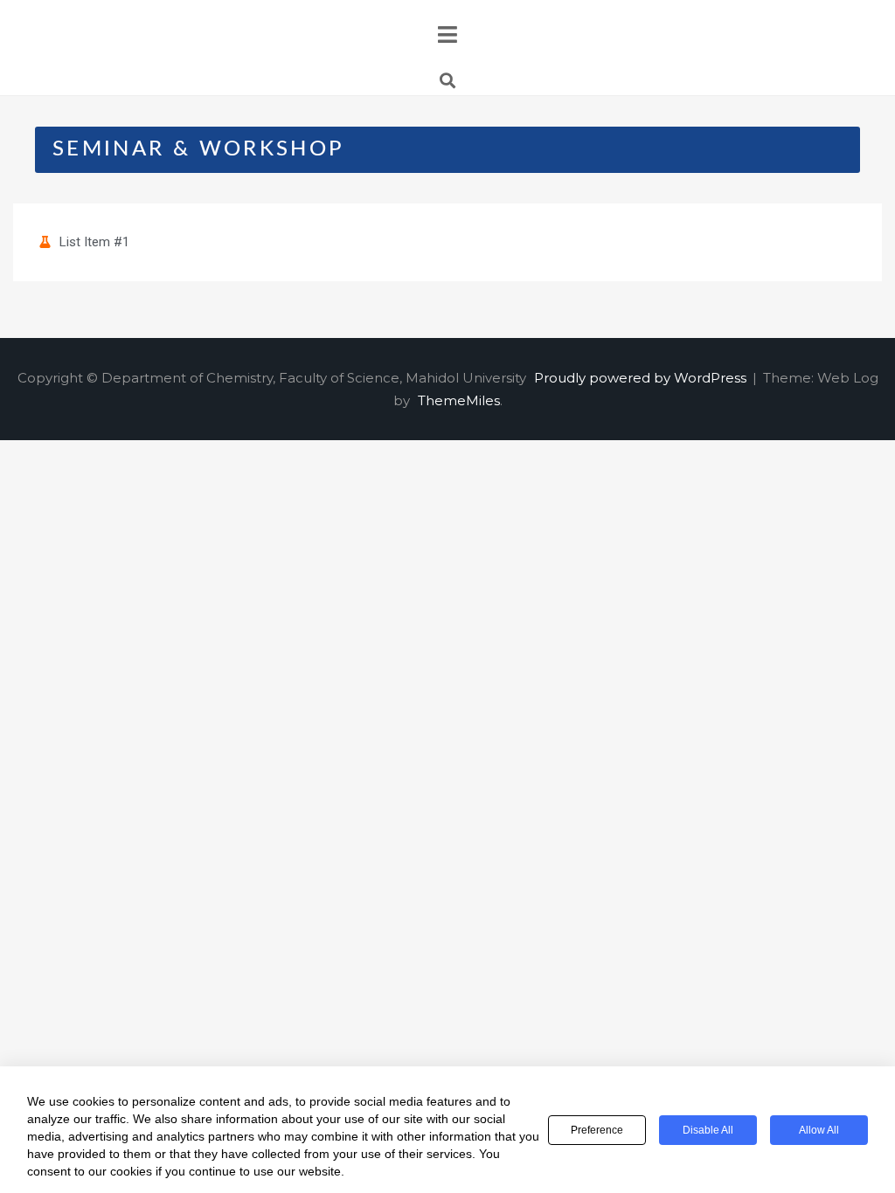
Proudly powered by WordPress (642, 377)
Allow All (819, 1130)
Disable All (708, 1130)
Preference (597, 1130)
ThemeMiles (459, 400)
